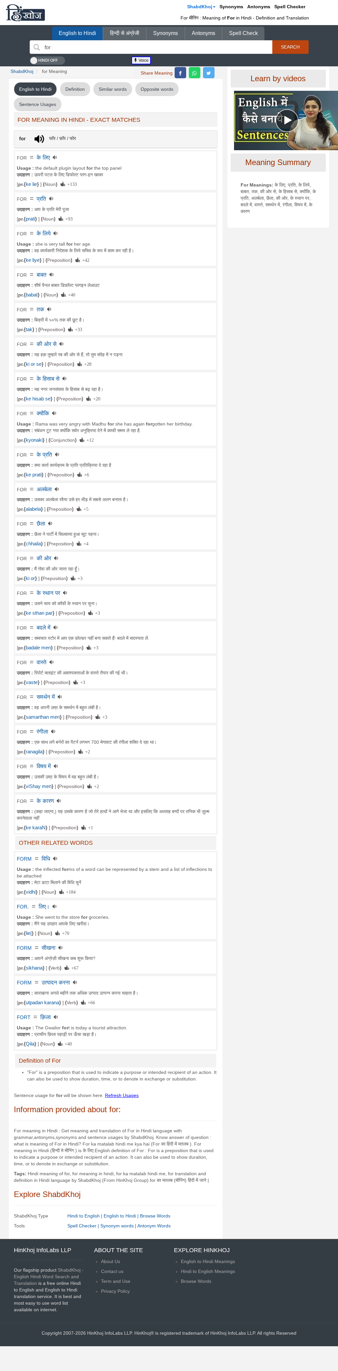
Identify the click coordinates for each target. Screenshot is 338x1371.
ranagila (34, 752)
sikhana (34, 968)
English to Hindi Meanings (208, 1261)
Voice (143, 60)
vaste (32, 682)
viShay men (38, 786)
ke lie (31, 184)
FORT (23, 1017)
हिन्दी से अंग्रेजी (124, 33)
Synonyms (231, 6)
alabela (33, 509)
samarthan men (43, 717)
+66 (90, 1002)
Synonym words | (118, 1225)
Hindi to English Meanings (208, 1271)
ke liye (33, 260)
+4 (84, 543)
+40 (70, 294)
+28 (86, 363)
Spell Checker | (83, 1225)
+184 (70, 891)
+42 (84, 259)
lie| (29, 933)
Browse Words (155, 1215)
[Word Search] (36, 47)
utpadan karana (42, 1003)
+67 (74, 967)
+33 (77, 329)
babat (32, 295)
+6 (85, 474)
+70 (64, 933)
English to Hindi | (122, 1215)
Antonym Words (154, 1225)
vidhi (31, 892)
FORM (24, 859)
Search (290, 47)
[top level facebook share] (180, 72)
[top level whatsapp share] (194, 72)
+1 (89, 827)
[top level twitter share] (209, 72)
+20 (95, 398)
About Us (110, 1261)
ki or (30, 578)
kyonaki (34, 440)
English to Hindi (77, 33)
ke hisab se (38, 399)
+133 (71, 184)
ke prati (34, 475)
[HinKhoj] (25, 12)
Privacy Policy (115, 1291)
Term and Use (115, 1281)
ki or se (34, 364)
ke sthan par (39, 613)
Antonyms (258, 6)
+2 (86, 751)
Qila (30, 1044)
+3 (79, 578)
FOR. (23, 907)
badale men (38, 648)
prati (30, 219)
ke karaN (36, 828)
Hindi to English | (85, 1215)
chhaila (33, 544)
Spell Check (243, 33)
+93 (68, 218)
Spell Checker (289, 6)
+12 (89, 439)
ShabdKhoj (199, 6)
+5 (84, 508)
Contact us (112, 1271)
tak (29, 329)
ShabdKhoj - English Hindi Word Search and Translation (49, 1276)
